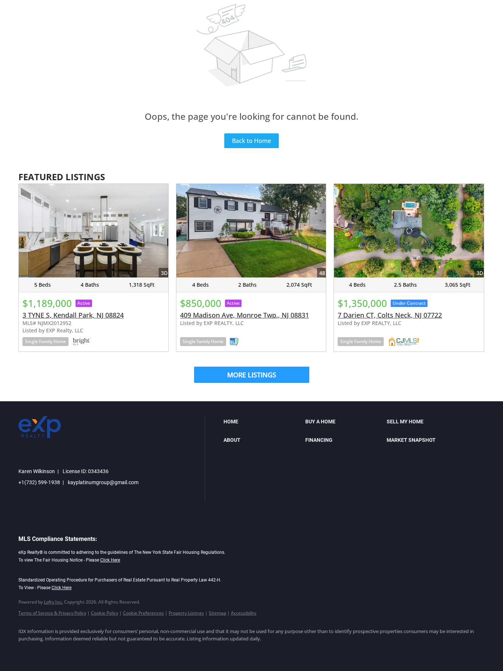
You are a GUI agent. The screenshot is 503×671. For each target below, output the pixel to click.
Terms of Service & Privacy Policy (52, 613)
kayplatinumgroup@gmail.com (103, 482)
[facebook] (27, 651)
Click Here (110, 560)
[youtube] (113, 651)
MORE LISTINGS (251, 374)
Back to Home (251, 141)
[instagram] (91, 651)
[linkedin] (48, 651)
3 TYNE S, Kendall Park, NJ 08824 (73, 315)
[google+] (134, 651)
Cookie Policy (104, 613)
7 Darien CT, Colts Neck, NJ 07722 (390, 315)
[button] (262, 421)
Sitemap (217, 613)
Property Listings (186, 613)
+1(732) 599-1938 (39, 482)
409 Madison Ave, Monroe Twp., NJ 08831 (244, 315)
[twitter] (70, 651)
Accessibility (243, 613)
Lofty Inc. (53, 602)
